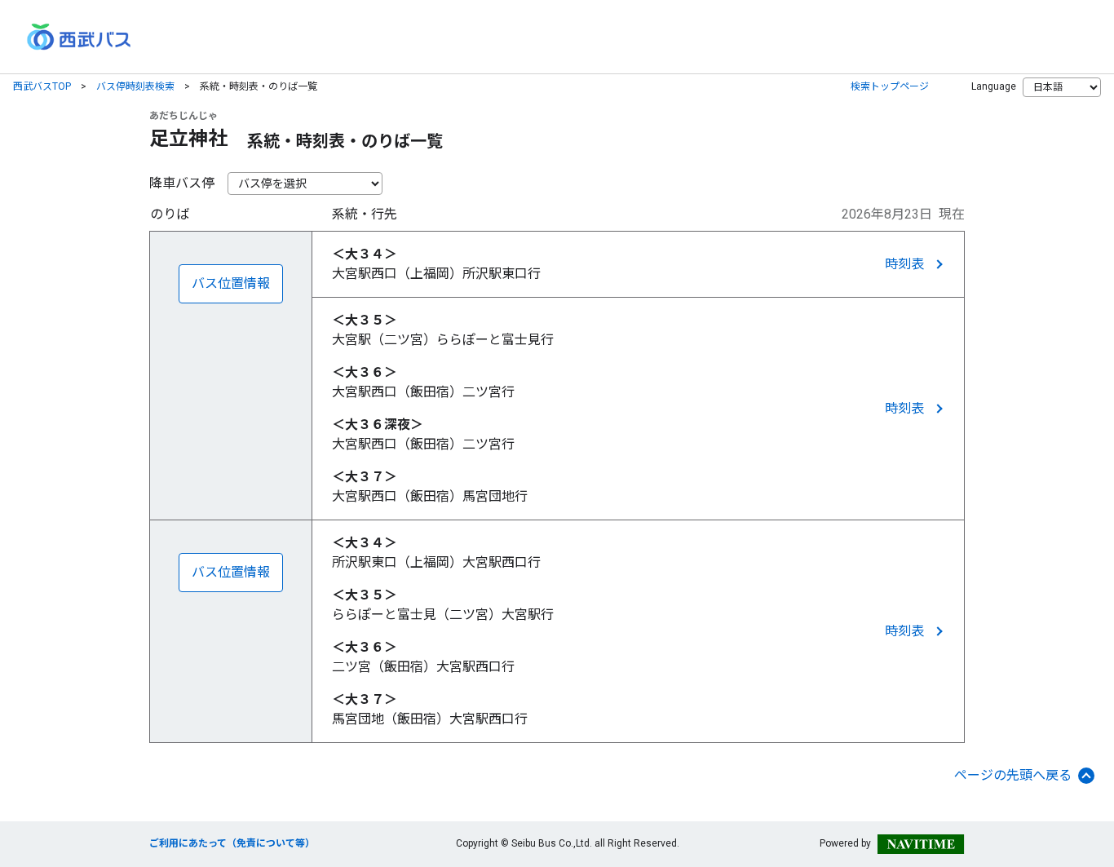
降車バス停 (181, 183)
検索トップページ (890, 86)
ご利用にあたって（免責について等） (232, 843)
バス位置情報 (231, 283)
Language (993, 86)
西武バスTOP (42, 86)
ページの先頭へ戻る (1013, 775)
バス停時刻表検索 (135, 86)
